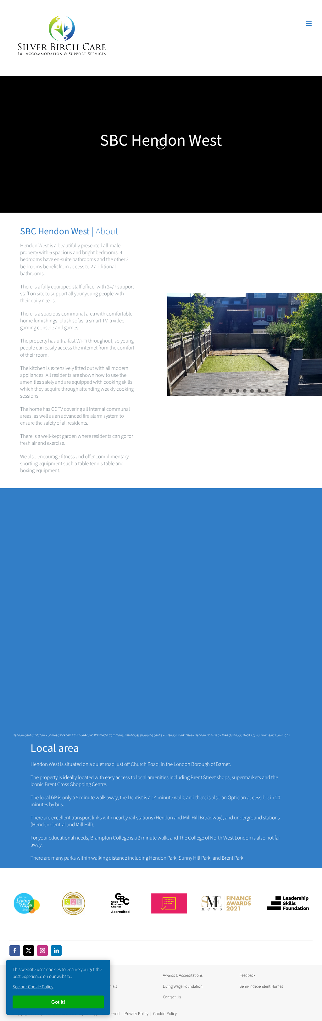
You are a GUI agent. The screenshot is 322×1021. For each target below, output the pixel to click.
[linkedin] (56, 950)
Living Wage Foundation (183, 986)
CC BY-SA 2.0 (246, 735)
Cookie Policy (165, 1014)
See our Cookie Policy (33, 987)
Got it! (58, 1002)
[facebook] (14, 950)
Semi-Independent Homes (261, 986)
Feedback (247, 975)
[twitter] (28, 950)
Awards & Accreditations (183, 975)
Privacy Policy (136, 1014)
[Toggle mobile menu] (309, 23)
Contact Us (172, 997)
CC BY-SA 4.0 (80, 735)
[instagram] (42, 950)
